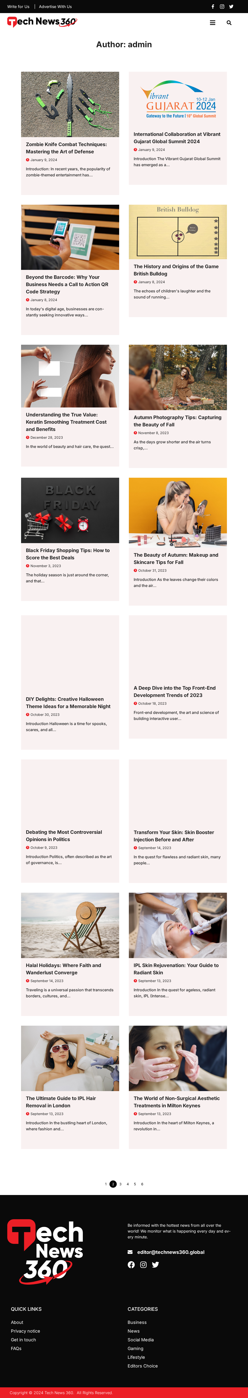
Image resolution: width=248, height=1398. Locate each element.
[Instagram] (143, 1264)
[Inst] (222, 6)
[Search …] (229, 22)
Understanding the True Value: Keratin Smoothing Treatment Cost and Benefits (66, 422)
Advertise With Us (55, 6)
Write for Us (18, 6)
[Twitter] (231, 6)
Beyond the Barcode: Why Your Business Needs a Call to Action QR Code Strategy (67, 284)
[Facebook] (213, 6)
